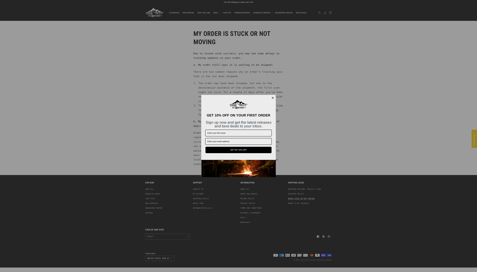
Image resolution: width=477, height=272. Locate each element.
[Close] (273, 98)
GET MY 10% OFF (238, 150)
